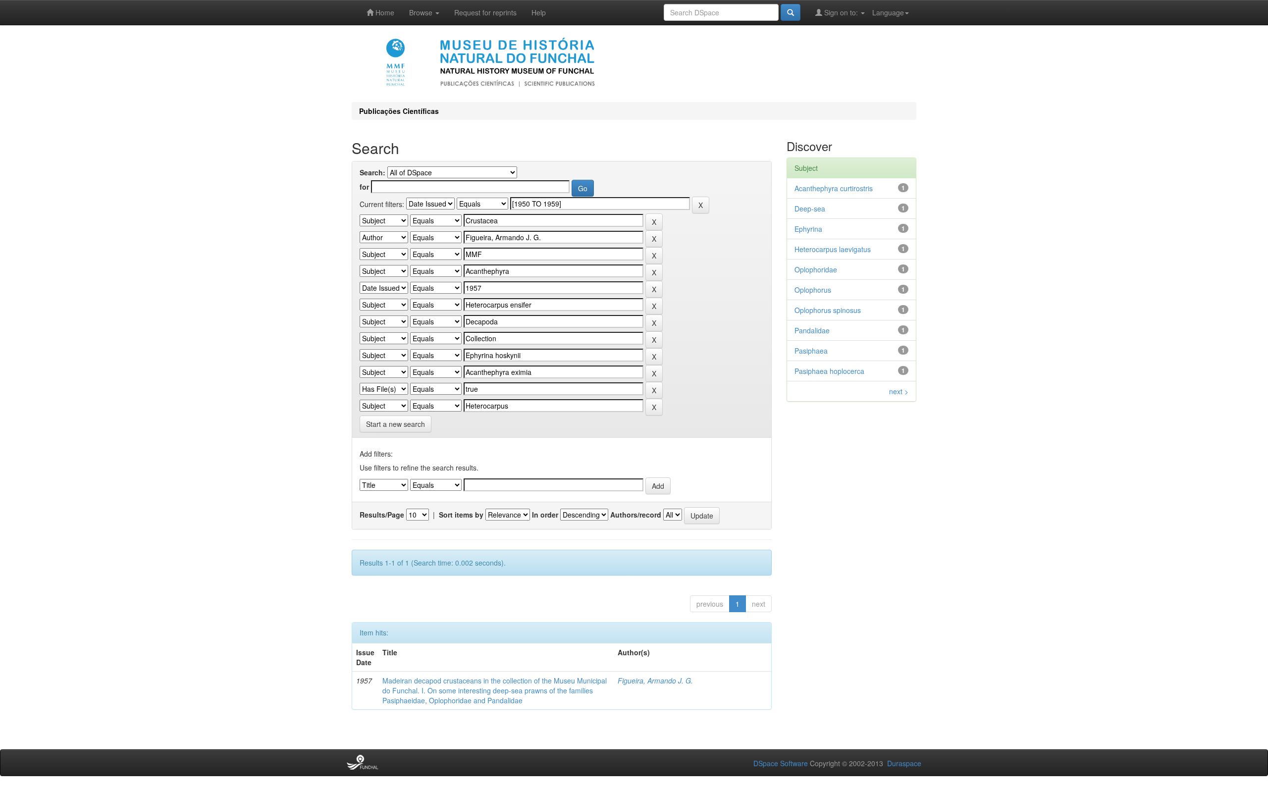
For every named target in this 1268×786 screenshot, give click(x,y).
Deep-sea (809, 208)
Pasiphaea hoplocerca (829, 371)
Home (383, 12)
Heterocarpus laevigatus (832, 249)
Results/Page (382, 515)
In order (545, 515)
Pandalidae (812, 330)
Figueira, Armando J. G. (655, 680)
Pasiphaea (811, 351)
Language (888, 12)
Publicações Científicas (399, 111)
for (364, 187)
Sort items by (461, 515)
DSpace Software (780, 763)
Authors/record (635, 515)
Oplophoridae (815, 269)
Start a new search (395, 424)
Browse (421, 12)
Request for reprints (485, 12)
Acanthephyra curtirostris (833, 188)
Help (538, 12)
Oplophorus (812, 290)
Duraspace (904, 763)
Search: (372, 172)
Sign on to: (841, 12)
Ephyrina (808, 229)
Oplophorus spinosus (827, 310)
